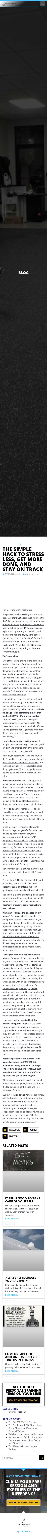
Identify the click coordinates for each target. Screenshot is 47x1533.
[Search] (41, 1457)
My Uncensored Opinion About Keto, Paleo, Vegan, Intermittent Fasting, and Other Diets (26, 1440)
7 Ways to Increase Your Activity (20, 1279)
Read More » (11, 1219)
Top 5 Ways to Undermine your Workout (23, 1448)
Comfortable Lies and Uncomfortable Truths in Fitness (22, 1357)
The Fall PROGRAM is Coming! (22, 1422)
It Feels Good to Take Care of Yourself (22, 1199)
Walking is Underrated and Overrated (26, 1434)
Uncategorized (31, 574)
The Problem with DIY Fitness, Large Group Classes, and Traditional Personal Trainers (26, 1428)
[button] (42, 3)
